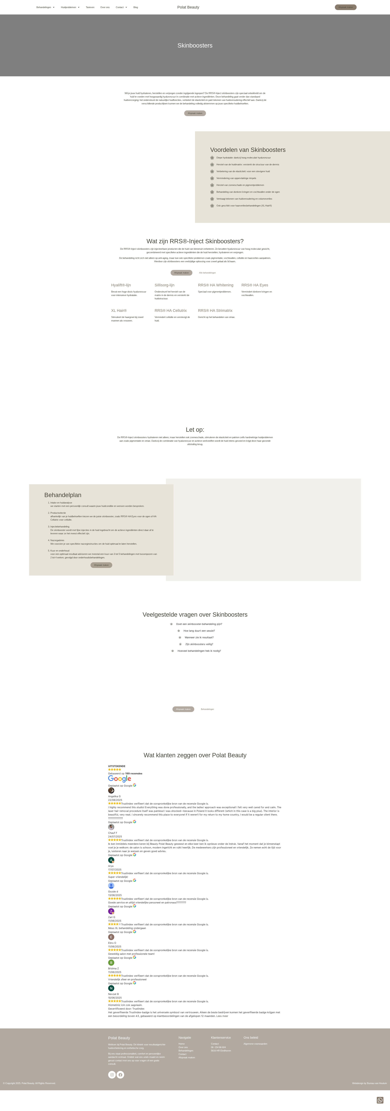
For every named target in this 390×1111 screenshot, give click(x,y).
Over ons (105, 7)
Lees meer (222, 1015)
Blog (135, 7)
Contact (120, 7)
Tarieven (90, 7)
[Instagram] (112, 1075)
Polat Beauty (188, 7)
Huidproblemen (68, 7)
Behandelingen (43, 7)
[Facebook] (120, 1075)
